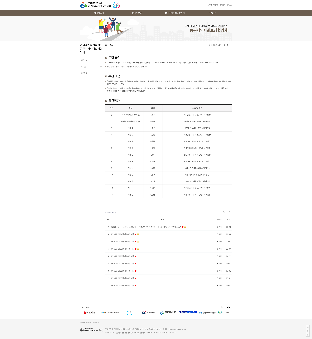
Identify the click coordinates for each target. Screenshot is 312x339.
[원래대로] (227, 44)
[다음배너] (225, 307)
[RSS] (224, 212)
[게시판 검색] (230, 212)
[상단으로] (307, 327)
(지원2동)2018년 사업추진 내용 (123, 278)
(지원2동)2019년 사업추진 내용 (123, 270)
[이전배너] (222, 307)
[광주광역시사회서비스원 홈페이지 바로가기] (110, 312)
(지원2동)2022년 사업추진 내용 (123, 248)
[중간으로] (307, 331)
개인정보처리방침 (85, 322)
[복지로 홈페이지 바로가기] (129, 312)
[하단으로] (307, 334)
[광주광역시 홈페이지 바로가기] (188, 312)
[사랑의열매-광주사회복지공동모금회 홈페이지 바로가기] (90, 312)
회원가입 (216, 5)
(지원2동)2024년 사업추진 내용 (123, 234)
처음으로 (84, 60)
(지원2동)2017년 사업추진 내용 (123, 285)
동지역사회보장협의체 (175, 13)
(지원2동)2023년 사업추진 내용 (123, 241)
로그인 (210, 5)
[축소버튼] (230, 44)
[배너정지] (227, 307)
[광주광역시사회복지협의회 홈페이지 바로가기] (207, 312)
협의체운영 (137, 13)
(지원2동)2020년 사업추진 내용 (123, 263)
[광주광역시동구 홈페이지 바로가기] (168, 312)
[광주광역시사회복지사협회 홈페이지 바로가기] (227, 312)
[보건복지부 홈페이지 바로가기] (149, 312)
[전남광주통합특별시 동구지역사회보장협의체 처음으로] (100, 3)
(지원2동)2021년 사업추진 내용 (123, 256)
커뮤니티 (213, 13)
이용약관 (96, 322)
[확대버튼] (224, 44)
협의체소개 (99, 13)
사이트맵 (229, 5)
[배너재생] (229, 307)
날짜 (228, 219)
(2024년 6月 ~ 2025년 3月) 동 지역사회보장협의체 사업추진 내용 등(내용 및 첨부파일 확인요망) (146, 226)
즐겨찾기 (222, 5)
